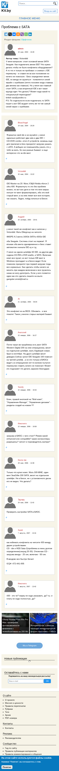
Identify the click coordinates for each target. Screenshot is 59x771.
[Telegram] (6, 34)
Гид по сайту (11, 748)
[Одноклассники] (18, 34)
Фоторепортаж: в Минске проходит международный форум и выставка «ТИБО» (43, 628)
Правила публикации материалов (21, 751)
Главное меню (29, 18)
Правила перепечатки (15, 706)
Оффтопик (26, 39)
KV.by (6, 10)
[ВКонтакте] (14, 34)
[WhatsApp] (26, 34)
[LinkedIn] (30, 34)
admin (20, 49)
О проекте (10, 700)
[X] (10, 34)
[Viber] (22, 34)
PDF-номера (11, 718)
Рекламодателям (13, 738)
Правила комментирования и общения (23, 754)
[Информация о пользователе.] (10, 50)
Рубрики (9, 709)
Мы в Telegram (29, 645)
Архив (8, 715)
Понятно (7, 767)
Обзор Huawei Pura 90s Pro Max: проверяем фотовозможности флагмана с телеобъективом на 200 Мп (15, 625)
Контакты (9, 728)
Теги (7, 712)
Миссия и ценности (14, 703)
